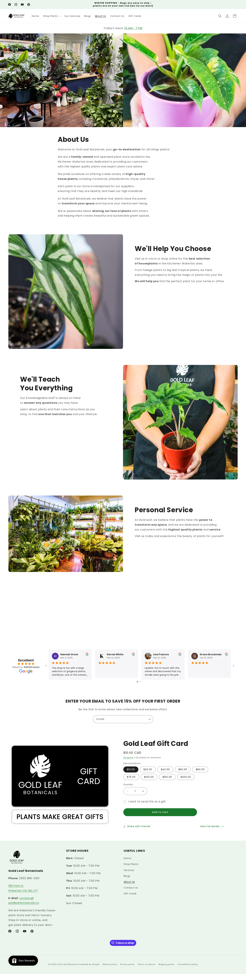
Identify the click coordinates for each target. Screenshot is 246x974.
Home (127, 858)
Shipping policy (166, 964)
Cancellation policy (187, 964)
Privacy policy (127, 964)
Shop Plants (131, 864)
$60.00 (200, 769)
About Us (129, 882)
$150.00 (167, 777)
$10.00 (131, 769)
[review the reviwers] (87, 654)
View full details (210, 826)
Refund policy (110, 964)
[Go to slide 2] (140, 681)
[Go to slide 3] (142, 681)
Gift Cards (130, 893)
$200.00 (186, 777)
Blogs (127, 876)
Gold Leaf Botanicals (68, 964)
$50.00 (182, 769)
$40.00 (165, 769)
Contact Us (131, 887)
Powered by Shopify (89, 964)
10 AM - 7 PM (133, 28)
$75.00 (131, 777)
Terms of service (146, 964)
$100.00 (149, 777)
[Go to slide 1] (137, 681)
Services (129, 870)
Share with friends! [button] (139, 826)
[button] (51, 16)
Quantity (128, 784)
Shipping (128, 757)
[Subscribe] (149, 719)
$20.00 (147, 769)
